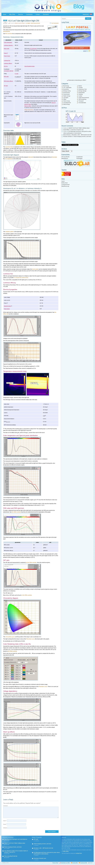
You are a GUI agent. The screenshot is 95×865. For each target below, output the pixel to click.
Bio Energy (66, 86)
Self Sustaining (82, 99)
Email (4, 824)
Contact (38, 14)
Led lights (28, 23)
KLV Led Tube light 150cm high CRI (23, 20)
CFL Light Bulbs (67, 87)
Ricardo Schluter (67, 136)
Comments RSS (83, 862)
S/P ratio (6, 85)
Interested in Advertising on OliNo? (77, 80)
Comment (5, 805)
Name (5, 820)
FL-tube (16, 73)
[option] (77, 38)
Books (80, 86)
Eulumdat (54, 157)
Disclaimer (46, 14)
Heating (81, 94)
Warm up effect (27, 105)
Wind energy (66, 104)
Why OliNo (12, 14)
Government (66, 94)
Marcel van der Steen (20, 23)
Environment (66, 92)
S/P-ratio (36, 839)
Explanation (82, 92)
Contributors (29, 14)
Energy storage (82, 91)
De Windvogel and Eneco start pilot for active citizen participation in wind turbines (47, 853)
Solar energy (66, 101)
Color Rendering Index (29, 66)
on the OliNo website (31, 562)
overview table (9, 147)
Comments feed (65, 184)
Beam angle (6, 48)
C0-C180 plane (33, 48)
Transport (81, 101)
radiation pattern (9, 231)
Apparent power (7, 306)
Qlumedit (30, 157)
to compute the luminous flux (21, 277)
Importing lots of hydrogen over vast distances (15, 839)
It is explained (8, 158)
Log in (63, 181)
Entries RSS (75, 862)
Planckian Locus (30, 639)
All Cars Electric (65, 156)
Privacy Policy (55, 862)
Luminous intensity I (8, 45)
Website (5, 827)
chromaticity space (10, 636)
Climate (81, 87)
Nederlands (86, 14)
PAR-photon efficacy (8, 81)
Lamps (80, 96)
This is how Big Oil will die (10, 856)
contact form (79, 853)
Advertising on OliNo (65, 862)
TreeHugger (79, 158)
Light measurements (35, 23)
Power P (6, 53)
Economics (66, 89)
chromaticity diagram (8, 70)
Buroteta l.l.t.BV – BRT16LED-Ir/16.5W (81, 134)
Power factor (7, 308)
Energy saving (67, 91)
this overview (9, 33)
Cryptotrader (79, 156)
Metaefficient (65, 158)
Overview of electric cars (77, 129)
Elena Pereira (66, 134)
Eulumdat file (6, 31)
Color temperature (8, 42)
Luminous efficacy (8, 63)
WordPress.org (65, 186)
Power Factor (7, 55)
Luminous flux (7, 60)
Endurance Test (83, 89)
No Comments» (55, 23)
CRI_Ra (6, 66)
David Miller (66, 129)
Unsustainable (82, 102)
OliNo (64, 99)
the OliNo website (16, 512)
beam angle (35, 269)
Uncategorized (67, 102)
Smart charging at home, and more (82, 136)
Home (4, 14)
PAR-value (6, 76)
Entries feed (65, 183)
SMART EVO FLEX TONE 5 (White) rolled (79, 128)
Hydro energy (66, 96)
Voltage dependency (28, 109)
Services (20, 14)
